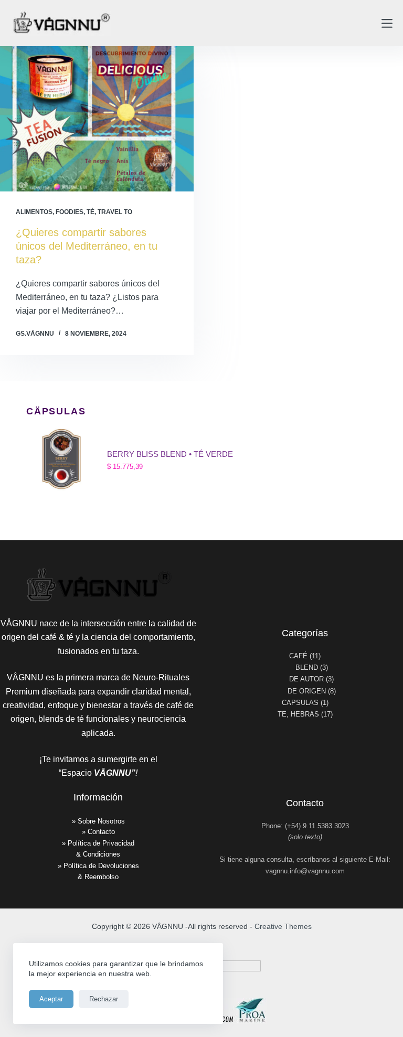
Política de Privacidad (101, 843)
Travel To (115, 212)
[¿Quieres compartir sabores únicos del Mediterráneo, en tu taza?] (97, 118)
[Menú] (387, 23)
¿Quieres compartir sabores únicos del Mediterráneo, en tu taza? (86, 246)
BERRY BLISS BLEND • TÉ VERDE (170, 454)
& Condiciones (98, 854)
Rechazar (103, 999)
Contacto (101, 832)
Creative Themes (283, 926)
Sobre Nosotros (101, 821)
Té (90, 212)
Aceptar (51, 999)
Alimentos (34, 212)
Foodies (69, 212)
